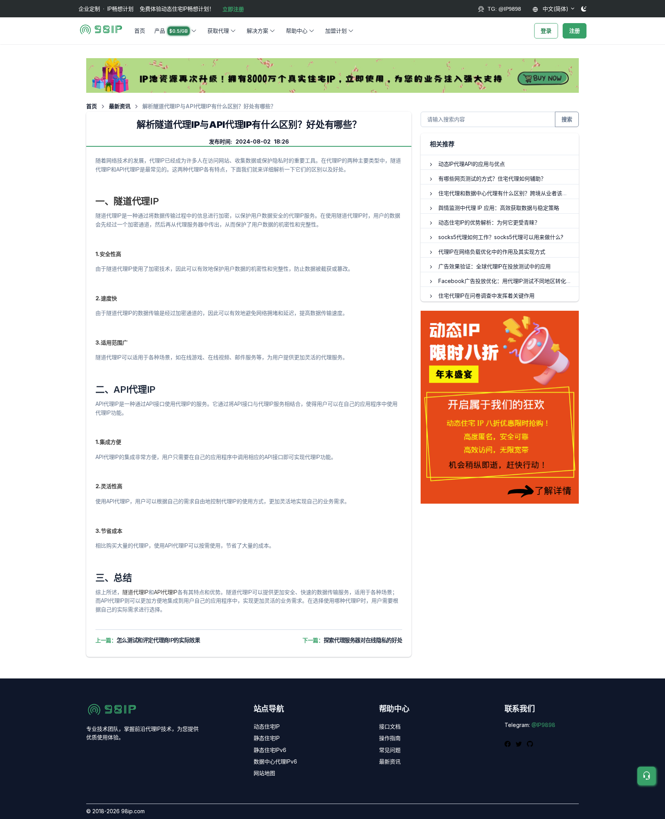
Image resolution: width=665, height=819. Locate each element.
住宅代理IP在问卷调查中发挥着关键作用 (486, 295)
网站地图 (264, 773)
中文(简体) (554, 8)
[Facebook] (509, 743)
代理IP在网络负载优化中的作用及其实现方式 (491, 251)
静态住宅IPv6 (270, 750)
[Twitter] (520, 743)
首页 (139, 30)
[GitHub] (530, 743)
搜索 (566, 119)
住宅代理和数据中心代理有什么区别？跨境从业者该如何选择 (511, 193)
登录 (546, 30)
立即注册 (233, 9)
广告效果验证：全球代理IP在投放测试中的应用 (494, 266)
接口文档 (390, 726)
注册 (574, 30)
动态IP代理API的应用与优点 (471, 164)
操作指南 (390, 738)
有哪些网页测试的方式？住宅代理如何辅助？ (492, 178)
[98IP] (101, 31)
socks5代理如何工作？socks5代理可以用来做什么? (500, 237)
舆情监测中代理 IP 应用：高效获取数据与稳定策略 (498, 207)
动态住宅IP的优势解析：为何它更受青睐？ (489, 222)
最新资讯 (119, 106)
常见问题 (390, 750)
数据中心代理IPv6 (275, 761)
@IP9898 (543, 725)
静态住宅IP (267, 738)
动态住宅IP (267, 726)
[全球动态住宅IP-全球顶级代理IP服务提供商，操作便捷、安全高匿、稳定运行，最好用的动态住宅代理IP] (332, 75)
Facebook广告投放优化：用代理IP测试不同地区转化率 (504, 281)
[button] (176, 31)
